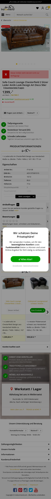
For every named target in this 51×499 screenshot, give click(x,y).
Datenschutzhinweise (30, 265)
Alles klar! (26, 259)
